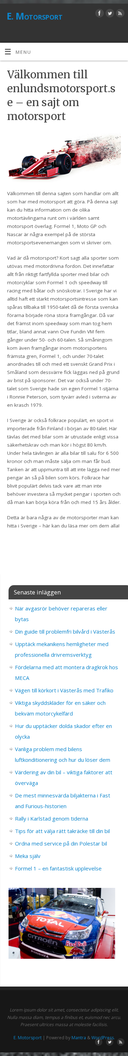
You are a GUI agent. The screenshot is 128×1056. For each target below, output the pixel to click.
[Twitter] (109, 14)
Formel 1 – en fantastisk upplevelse (58, 868)
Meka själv (28, 855)
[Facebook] (99, 14)
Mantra (78, 1038)
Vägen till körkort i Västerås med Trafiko (64, 690)
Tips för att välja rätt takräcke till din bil (62, 830)
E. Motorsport (34, 16)
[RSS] (119, 14)
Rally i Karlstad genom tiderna (51, 818)
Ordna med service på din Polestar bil (61, 843)
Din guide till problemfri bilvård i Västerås (65, 631)
